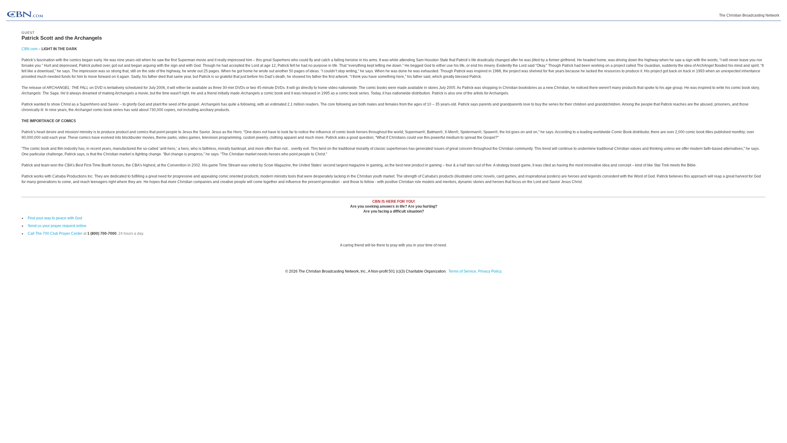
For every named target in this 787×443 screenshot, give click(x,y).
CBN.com (30, 49)
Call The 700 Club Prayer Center (55, 233)
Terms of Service (462, 271)
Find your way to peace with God (55, 218)
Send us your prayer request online (57, 226)
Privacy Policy (489, 271)
